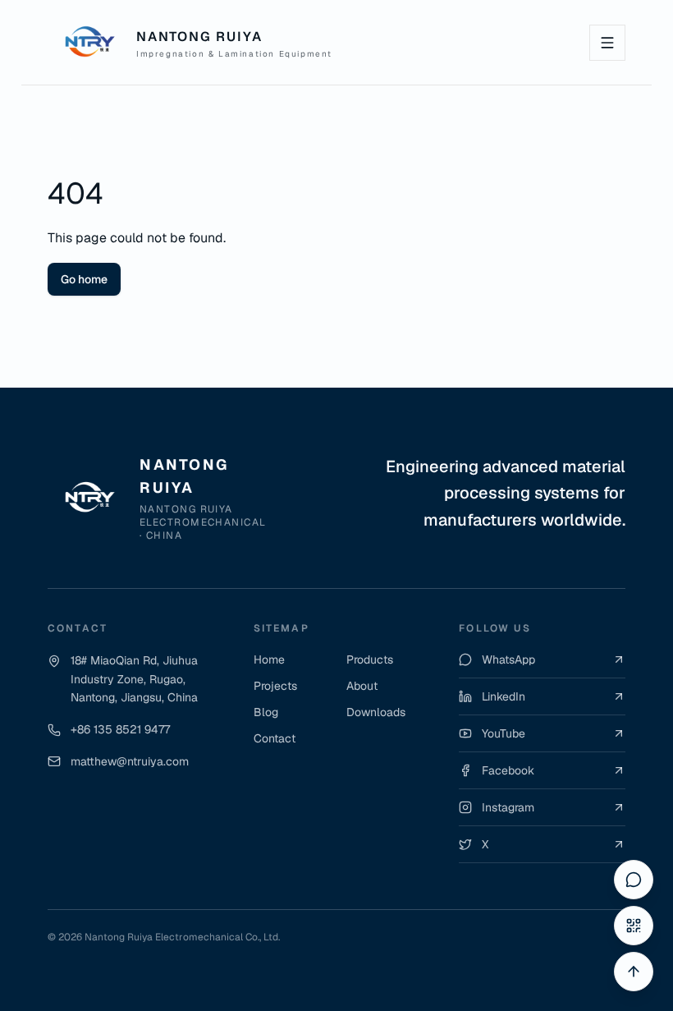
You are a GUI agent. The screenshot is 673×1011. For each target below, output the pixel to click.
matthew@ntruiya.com (130, 761)
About (362, 685)
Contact (274, 738)
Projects (275, 685)
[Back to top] (633, 971)
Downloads (375, 712)
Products (369, 659)
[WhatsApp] (633, 879)
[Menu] (607, 43)
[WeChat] (633, 925)
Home (269, 659)
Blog (266, 712)
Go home (84, 279)
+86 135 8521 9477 (120, 729)
